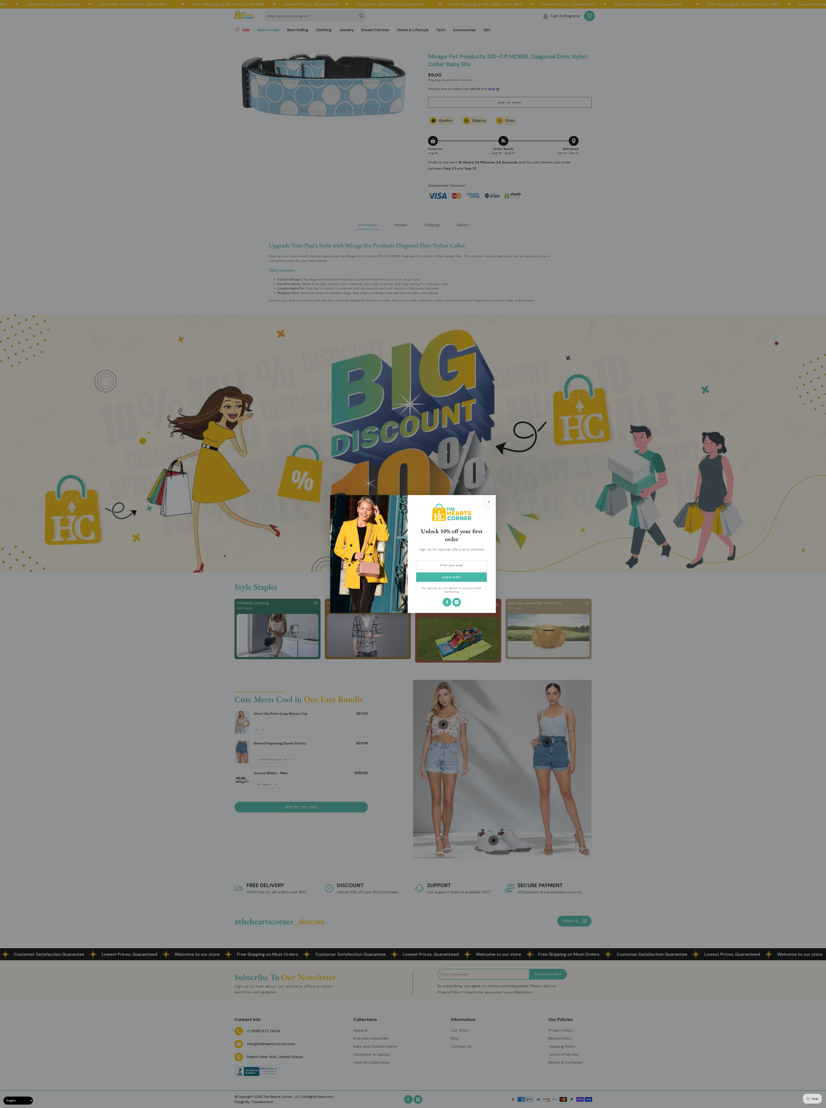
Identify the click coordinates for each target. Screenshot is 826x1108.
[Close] (489, 502)
